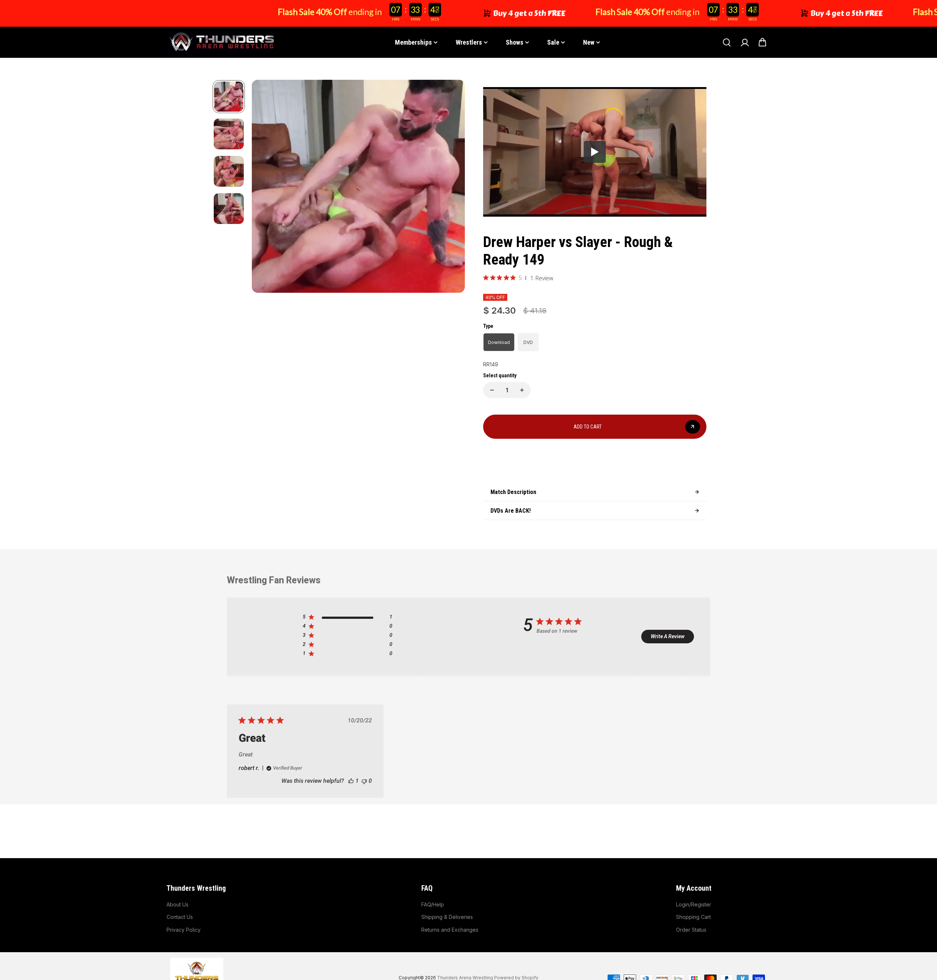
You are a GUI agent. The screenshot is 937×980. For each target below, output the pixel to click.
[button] (332, 414)
